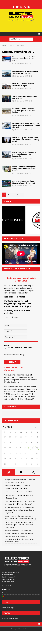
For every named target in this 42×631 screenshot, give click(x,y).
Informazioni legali (8, 608)
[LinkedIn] (28, 7)
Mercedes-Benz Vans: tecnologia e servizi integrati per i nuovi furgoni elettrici (26, 125)
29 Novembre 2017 (21, 88)
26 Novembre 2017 (21, 186)
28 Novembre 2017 (21, 130)
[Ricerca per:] (21, 39)
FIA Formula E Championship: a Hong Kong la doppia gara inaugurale (24, 154)
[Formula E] (6, 86)
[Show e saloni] (6, 59)
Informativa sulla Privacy (14, 354)
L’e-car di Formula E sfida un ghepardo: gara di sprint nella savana (24, 111)
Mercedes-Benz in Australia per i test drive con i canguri (25, 72)
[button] (39, 2)
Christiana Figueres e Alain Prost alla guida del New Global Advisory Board (25, 140)
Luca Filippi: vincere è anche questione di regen (23, 85)
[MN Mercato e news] (6, 73)
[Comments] (33, 472)
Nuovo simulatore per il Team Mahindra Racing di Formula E (24, 182)
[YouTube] (17, 7)
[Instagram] (21, 7)
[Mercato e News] (6, 98)
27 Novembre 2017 (21, 173)
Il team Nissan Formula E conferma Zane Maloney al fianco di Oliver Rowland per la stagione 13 (19, 510)
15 (32, 448)
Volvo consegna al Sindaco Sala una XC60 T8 (24, 97)
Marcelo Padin (7, 586)
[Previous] (6, 220)
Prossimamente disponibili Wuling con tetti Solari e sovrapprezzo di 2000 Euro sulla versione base (19, 524)
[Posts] (8, 472)
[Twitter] (25, 7)
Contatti (4, 593)
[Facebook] (13, 7)
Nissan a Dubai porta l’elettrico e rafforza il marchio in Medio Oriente (25, 59)
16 (37, 448)
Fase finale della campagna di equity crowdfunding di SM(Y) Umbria (24, 169)
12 (17, 195)
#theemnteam (6, 589)
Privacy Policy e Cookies (10, 618)
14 (26, 448)
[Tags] (21, 472)
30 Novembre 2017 (21, 63)
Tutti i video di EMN (15, 239)
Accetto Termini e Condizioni (19, 347)
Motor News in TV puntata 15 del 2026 (18, 492)
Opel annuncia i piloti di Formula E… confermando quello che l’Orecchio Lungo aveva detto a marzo (19, 539)
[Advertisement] (22, 26)
